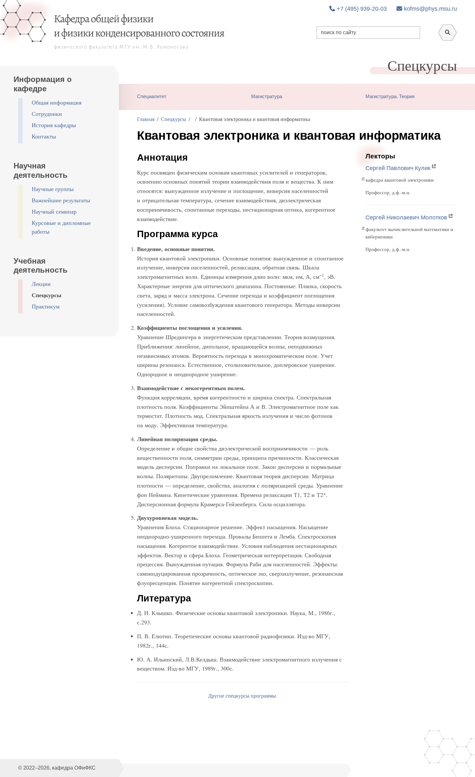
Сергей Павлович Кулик (397, 168)
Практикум (45, 306)
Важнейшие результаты (61, 200)
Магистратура (266, 96)
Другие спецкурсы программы (242, 695)
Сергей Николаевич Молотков (406, 217)
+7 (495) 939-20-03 (361, 8)
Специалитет (151, 96)
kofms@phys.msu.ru (429, 8)
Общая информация (56, 102)
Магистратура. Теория (390, 96)
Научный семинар (54, 211)
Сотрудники (47, 113)
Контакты (44, 136)
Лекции (41, 284)
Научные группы (53, 189)
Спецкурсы (46, 295)
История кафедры (54, 125)
